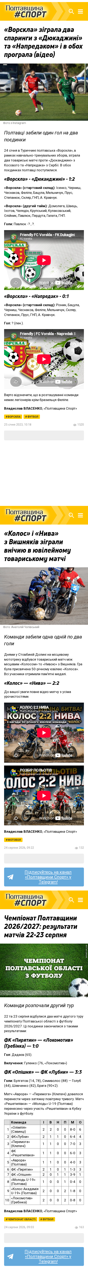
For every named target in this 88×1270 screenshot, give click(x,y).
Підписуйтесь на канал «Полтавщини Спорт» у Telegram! (48, 877)
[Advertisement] (44, 473)
